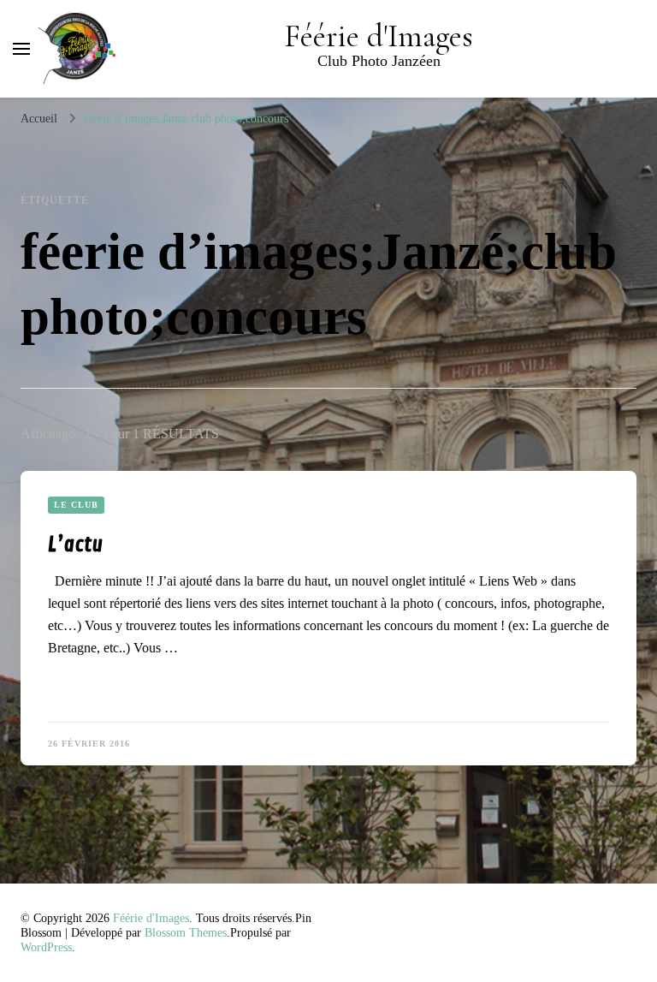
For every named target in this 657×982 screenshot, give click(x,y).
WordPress (46, 947)
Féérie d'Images (378, 36)
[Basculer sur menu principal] (21, 49)
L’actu (75, 544)
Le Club (76, 504)
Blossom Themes (186, 932)
